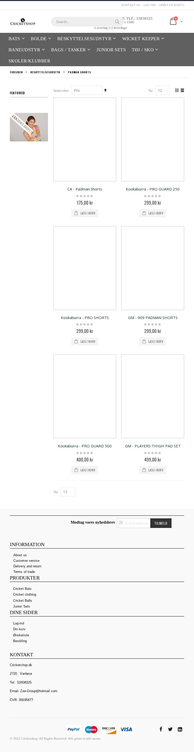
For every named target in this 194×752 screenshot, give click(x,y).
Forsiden (16, 72)
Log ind (149, 5)
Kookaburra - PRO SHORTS (85, 317)
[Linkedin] (180, 729)
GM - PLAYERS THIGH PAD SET (153, 445)
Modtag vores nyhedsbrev (93, 522)
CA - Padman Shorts (84, 188)
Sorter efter (61, 90)
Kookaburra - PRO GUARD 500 (85, 445)
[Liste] (182, 90)
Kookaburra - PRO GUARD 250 (153, 188)
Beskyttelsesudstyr (45, 72)
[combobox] (87, 22)
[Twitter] (170, 729)
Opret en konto (171, 5)
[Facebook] (160, 729)
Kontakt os (131, 5)
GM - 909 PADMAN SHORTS (153, 317)
